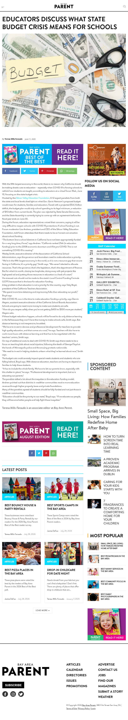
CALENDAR (74, 670)
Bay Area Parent (89, 705)
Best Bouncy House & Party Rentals (20, 507)
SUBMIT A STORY (110, 691)
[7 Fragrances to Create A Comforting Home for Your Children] (94, 503)
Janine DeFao (52, 531)
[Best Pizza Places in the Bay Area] (21, 553)
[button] (124, 6)
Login (93, 708)
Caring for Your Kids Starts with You (112, 487)
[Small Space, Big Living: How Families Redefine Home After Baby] (107, 392)
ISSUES (71, 680)
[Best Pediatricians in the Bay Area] (93, 559)
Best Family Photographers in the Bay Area (112, 596)
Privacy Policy (84, 708)
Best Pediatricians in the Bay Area (113, 557)
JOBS (102, 675)
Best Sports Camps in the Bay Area (62, 507)
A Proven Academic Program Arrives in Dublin (111, 466)
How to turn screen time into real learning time (113, 443)
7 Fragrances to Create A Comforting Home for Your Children (113, 512)
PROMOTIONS (76, 686)
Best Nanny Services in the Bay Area (112, 570)
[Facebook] (32, 453)
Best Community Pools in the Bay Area (113, 582)
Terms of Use (71, 708)
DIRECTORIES (76, 675)
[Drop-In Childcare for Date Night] (64, 553)
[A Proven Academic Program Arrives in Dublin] (94, 462)
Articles (9, 496)
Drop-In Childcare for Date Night (61, 571)
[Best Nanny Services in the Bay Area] (93, 572)
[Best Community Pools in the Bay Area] (93, 584)
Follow (106, 192)
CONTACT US (107, 670)
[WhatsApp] (53, 453)
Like (94, 192)
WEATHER (105, 697)
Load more (42, 610)
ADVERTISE (106, 664)
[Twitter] (39, 453)
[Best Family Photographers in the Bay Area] (93, 597)
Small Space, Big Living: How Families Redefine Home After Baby (107, 419)
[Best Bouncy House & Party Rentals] (21, 488)
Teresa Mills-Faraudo (13, 139)
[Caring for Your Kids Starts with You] (94, 484)
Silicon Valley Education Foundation (32, 197)
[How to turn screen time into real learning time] (94, 439)
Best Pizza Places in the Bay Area (19, 571)
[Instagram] (13, 694)
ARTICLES (73, 664)
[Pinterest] (46, 453)
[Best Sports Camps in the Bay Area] (64, 488)
